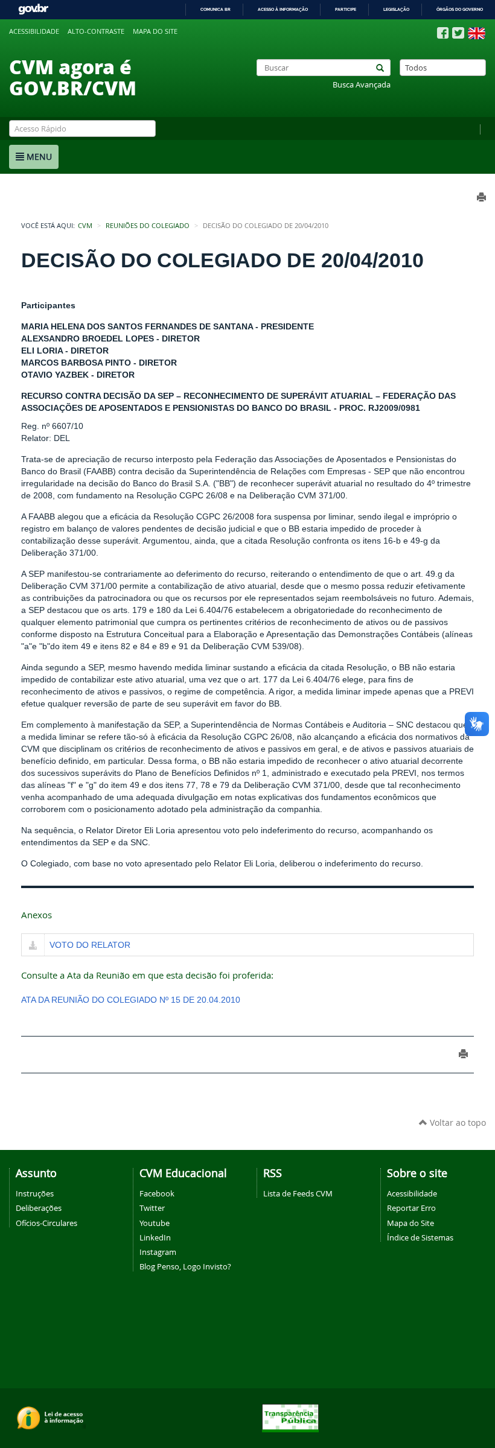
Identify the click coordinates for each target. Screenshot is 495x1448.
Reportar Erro (411, 1207)
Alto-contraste (96, 31)
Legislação (396, 9)
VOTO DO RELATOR (90, 945)
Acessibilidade (34, 31)
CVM (85, 225)
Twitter (152, 1207)
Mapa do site (155, 31)
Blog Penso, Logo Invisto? (185, 1266)
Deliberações (39, 1207)
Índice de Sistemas (420, 1237)
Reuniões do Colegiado (148, 225)
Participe (345, 9)
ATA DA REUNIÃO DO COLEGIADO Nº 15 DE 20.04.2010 (130, 1000)
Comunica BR (215, 9)
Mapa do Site (410, 1223)
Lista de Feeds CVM (298, 1193)
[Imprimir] (463, 1053)
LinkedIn (155, 1237)
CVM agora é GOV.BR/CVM (72, 76)
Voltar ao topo (456, 1122)
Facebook (156, 1193)
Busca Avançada (362, 85)
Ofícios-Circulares (46, 1223)
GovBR (33, 9)
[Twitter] (458, 33)
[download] (33, 946)
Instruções (35, 1193)
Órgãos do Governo (459, 9)
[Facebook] (442, 33)
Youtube (154, 1223)
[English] (476, 33)
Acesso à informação (283, 9)
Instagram (157, 1251)
